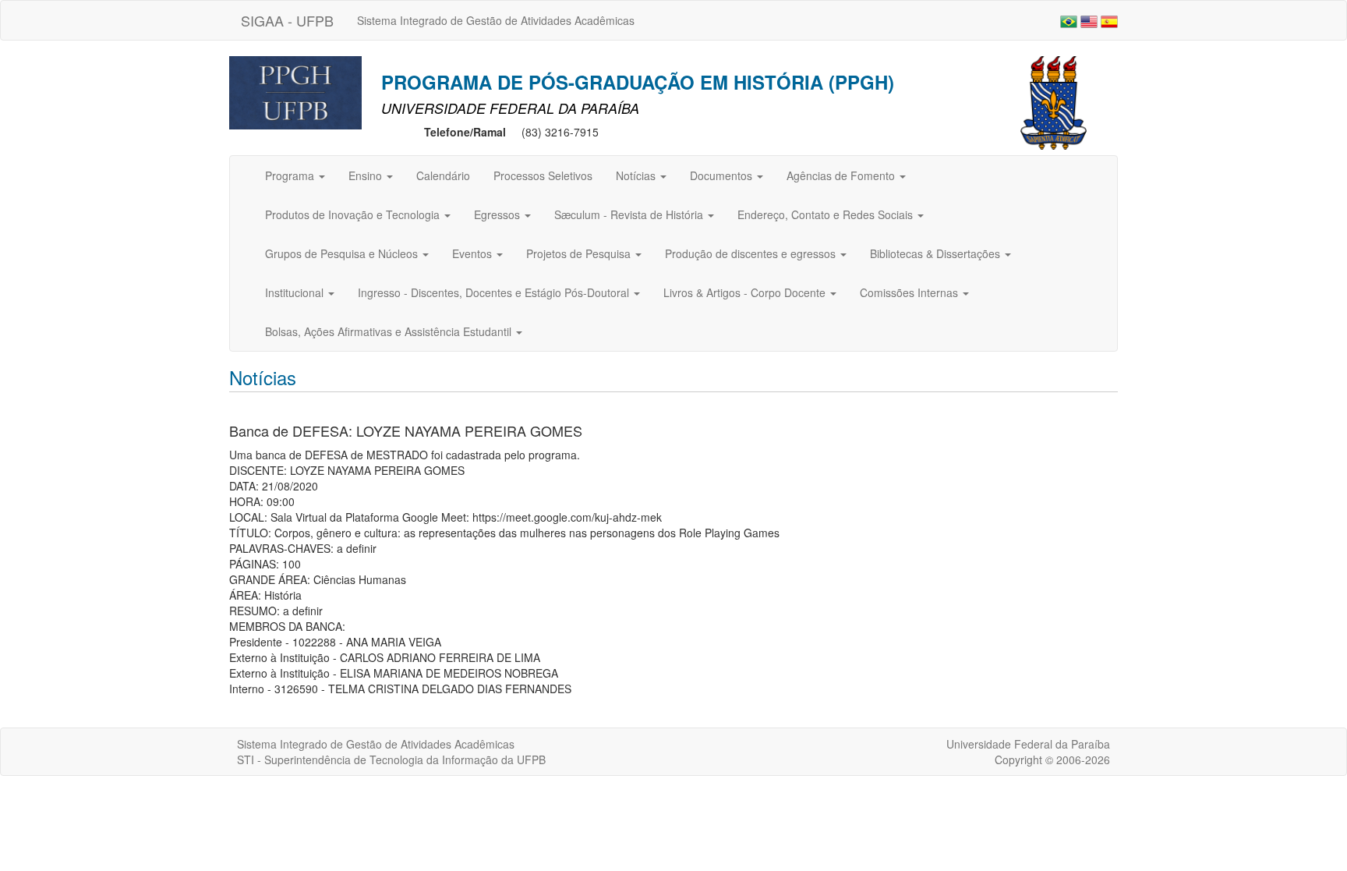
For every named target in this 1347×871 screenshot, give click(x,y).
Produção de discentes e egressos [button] (752, 253)
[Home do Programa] (295, 91)
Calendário (443, 175)
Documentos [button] (722, 175)
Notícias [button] (637, 175)
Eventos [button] (473, 253)
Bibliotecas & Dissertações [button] (936, 253)
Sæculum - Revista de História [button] (630, 214)
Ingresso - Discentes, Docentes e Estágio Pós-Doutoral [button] (495, 292)
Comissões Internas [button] (910, 292)
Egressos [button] (498, 214)
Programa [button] (291, 175)
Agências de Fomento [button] (842, 175)
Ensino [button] (366, 175)
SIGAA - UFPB (287, 20)
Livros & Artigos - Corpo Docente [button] (746, 292)
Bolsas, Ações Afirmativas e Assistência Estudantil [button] (389, 331)
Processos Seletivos (542, 175)
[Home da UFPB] (1053, 101)
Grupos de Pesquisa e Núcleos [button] (343, 253)
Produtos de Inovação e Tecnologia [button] (354, 214)
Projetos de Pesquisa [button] (580, 253)
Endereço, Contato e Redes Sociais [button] (826, 214)
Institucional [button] (296, 292)
